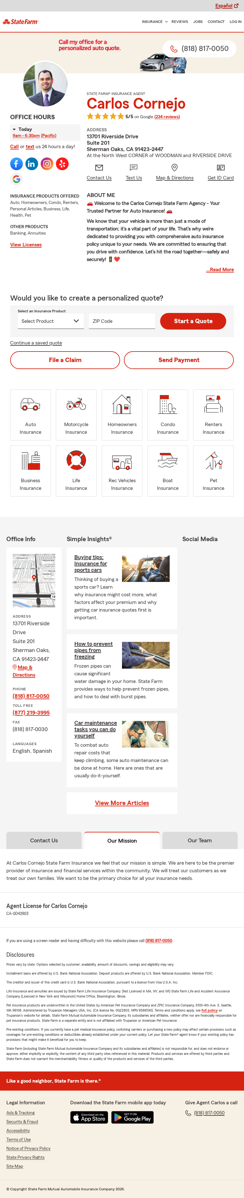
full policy (209, 1010)
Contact (216, 22)
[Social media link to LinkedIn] (31, 163)
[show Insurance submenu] (165, 22)
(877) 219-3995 (31, 712)
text (30, 146)
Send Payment (179, 360)
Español (224, 5)
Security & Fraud (22, 1122)
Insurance (152, 22)
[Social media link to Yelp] (62, 163)
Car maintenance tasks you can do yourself (95, 729)
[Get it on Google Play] (132, 1117)
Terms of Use (18, 1139)
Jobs (198, 22)
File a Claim (65, 360)
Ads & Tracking (20, 1113)
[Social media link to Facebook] (16, 163)
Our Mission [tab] (122, 841)
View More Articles (122, 803)
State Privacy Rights (25, 1157)
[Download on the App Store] (89, 1117)
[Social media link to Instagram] (47, 163)
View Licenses (26, 244)
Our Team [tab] (200, 840)
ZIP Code (102, 321)
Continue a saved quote (36, 342)
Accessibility (18, 1131)
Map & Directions (24, 671)
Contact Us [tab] (44, 840)
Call (14, 146)
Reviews (180, 22)
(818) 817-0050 (31, 696)
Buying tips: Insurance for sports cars (90, 563)
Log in (235, 22)
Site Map (14, 1166)
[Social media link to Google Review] (16, 179)
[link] (20, 22)
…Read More (220, 269)
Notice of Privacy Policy (28, 1148)
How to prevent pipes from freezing (93, 650)
